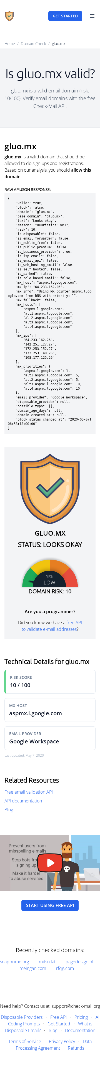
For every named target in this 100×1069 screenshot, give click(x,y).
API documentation (23, 801)
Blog (8, 810)
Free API (58, 1017)
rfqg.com (65, 968)
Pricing (81, 1017)
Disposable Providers (21, 1017)
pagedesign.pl (79, 962)
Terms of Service (24, 1041)
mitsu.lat (47, 962)
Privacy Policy (62, 1041)
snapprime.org (14, 962)
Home (9, 43)
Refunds (76, 1048)
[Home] (9, 16)
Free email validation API (28, 792)
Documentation (80, 1030)
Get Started (59, 1024)
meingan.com (32, 968)
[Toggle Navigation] (92, 16)
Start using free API (50, 905)
